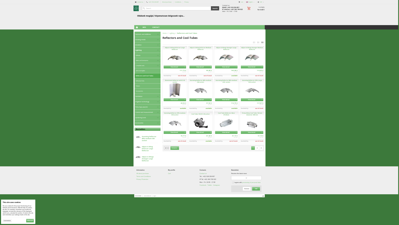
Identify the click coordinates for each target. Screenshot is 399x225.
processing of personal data (251, 182)
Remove (246, 188)
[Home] (136, 8)
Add (256, 188)
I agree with (247, 182)
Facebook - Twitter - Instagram (210, 185)
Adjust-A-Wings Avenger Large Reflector (148, 159)
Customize (7, 220)
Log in (154, 196)
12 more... (174, 148)
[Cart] (255, 8)
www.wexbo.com (147, 196)
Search (215, 8)
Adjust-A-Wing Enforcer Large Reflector (147, 149)
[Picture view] (262, 42)
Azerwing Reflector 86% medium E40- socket (149, 138)
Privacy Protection (142, 179)
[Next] (261, 148)
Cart (169, 173)
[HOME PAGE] (136, 27)
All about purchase (142, 173)
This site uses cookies (12, 202)
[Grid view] (258, 42)
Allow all (30, 220)
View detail (174, 67)
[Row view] (254, 42)
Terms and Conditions (143, 176)
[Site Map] (263, 196)
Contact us (203, 173)
